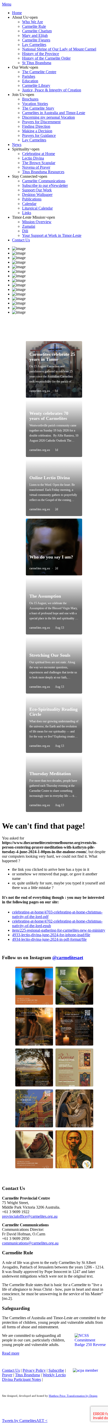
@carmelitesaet (67, 957)
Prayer (7, 1375)
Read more (10, 1353)
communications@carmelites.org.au (30, 1243)
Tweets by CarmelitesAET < (24, 1420)
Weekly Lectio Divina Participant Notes (34, 1377)
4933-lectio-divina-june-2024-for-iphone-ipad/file (51, 935)
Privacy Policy (34, 1370)
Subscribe (56, 1370)
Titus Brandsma (27, 1375)
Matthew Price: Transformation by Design (73, 1395)
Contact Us (11, 1370)
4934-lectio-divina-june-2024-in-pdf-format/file (49, 939)
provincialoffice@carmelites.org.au (30, 1216)
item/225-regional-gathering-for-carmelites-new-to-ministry (58, 930)
